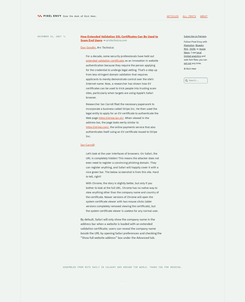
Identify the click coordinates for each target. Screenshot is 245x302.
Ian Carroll (87, 145)
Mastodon (189, 45)
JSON (192, 48)
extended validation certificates (105, 60)
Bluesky (199, 45)
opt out (187, 63)
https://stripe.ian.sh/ (111, 118)
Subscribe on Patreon (195, 36)
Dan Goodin (88, 47)
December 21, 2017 (51, 36)
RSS (186, 48)
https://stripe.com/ (97, 127)
